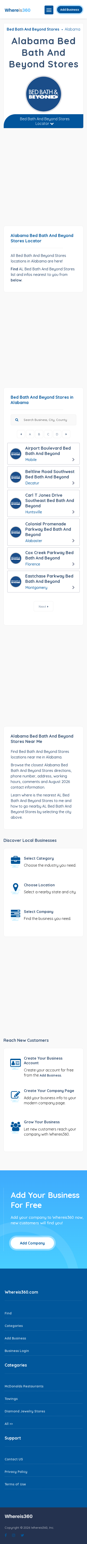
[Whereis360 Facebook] (6, 1535)
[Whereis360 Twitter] (22, 1535)
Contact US (14, 1459)
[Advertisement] (43, 178)
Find (8, 1313)
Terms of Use (15, 1484)
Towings (11, 1399)
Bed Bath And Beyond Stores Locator (45, 121)
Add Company (32, 1243)
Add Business (69, 9)
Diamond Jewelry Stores (25, 1411)
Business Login (17, 1351)
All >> (9, 1424)
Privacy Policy (16, 1472)
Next (43, 606)
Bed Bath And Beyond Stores (33, 29)
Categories (14, 1326)
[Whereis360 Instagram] (13, 1535)
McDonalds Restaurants (24, 1386)
